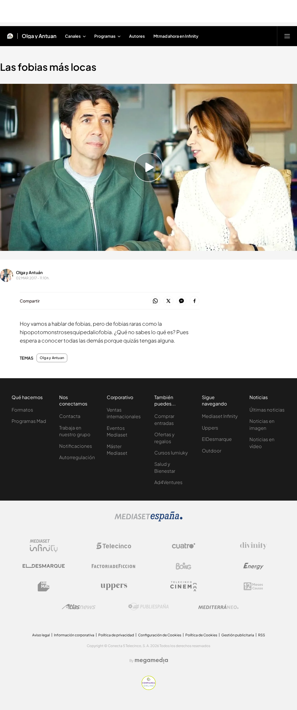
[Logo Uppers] (113, 586)
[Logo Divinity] (253, 546)
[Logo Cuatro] (183, 546)
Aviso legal (41, 635)
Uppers (210, 428)
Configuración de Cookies (159, 635)
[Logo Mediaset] (148, 520)
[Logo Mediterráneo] (218, 606)
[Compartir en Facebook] (194, 301)
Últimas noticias (267, 410)
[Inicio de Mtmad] (10, 36)
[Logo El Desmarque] (44, 566)
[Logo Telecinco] (113, 546)
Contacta (69, 416)
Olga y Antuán (29, 272)
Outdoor (211, 451)
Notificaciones (75, 446)
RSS (261, 635)
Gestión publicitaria (237, 635)
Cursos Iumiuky (171, 453)
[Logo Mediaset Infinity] (44, 546)
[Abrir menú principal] (287, 36)
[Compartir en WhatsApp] (155, 301)
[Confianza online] (149, 688)
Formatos (22, 410)
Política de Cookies (201, 635)
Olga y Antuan (39, 36)
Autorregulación (77, 457)
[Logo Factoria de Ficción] (114, 566)
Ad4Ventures (168, 482)
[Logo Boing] (183, 566)
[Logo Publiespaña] (148, 606)
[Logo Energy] (253, 566)
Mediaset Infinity (220, 416)
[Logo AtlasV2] (79, 606)
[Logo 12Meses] (253, 586)
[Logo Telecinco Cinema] (183, 586)
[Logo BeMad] (44, 586)
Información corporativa (74, 635)
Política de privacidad (116, 635)
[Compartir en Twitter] (168, 301)
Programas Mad (29, 421)
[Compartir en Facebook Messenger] (181, 301)
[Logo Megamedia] (151, 660)
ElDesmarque (217, 439)
